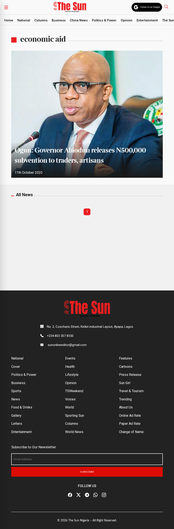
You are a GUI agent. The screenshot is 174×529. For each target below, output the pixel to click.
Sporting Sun (74, 416)
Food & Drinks (21, 407)
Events (70, 358)
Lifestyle (72, 375)
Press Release (130, 375)
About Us (126, 407)
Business (59, 20)
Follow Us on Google (150, 7)
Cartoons (125, 367)
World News (74, 432)
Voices (70, 399)
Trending (125, 399)
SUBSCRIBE (87, 472)
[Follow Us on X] (78, 495)
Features (125, 358)
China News (79, 20)
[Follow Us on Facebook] (70, 495)
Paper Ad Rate (129, 424)
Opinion (126, 20)
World (69, 407)
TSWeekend (74, 391)
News (15, 399)
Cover (15, 367)
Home (8, 20)
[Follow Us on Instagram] (104, 495)
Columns (41, 20)
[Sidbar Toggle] (6, 7)
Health (70, 367)
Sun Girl (124, 383)
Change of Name (131, 432)
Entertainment (147, 20)
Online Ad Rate (130, 416)
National (23, 20)
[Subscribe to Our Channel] (87, 495)
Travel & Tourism (131, 391)
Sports (16, 391)
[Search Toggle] (167, 6)
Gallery (16, 416)
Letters (16, 424)
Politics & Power (104, 20)
